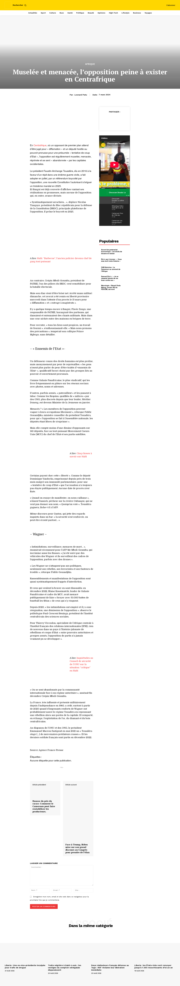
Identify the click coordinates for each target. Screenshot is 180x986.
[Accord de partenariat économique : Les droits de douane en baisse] (126, 251)
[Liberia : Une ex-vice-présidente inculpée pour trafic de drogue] (25, 948)
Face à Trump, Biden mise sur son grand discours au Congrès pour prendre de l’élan (77, 848)
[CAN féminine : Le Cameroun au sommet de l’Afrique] (126, 269)
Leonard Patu (80, 95)
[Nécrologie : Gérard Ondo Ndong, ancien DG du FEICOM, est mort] (126, 287)
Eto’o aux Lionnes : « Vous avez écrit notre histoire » (111, 260)
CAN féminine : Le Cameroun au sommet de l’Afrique (110, 269)
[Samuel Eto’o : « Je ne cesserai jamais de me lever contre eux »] (126, 278)
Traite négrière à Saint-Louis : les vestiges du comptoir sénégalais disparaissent (64, 967)
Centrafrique (40, 145)
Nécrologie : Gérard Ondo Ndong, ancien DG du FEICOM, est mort (111, 287)
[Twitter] (111, 117)
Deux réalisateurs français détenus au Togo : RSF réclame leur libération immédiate (110, 967)
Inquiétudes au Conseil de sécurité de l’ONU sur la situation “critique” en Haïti (81, 664)
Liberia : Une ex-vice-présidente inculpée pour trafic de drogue (25, 966)
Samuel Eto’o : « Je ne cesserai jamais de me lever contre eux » (109, 278)
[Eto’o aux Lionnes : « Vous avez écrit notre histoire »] (126, 260)
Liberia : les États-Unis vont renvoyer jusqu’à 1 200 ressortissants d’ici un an (153, 966)
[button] (20, 5)
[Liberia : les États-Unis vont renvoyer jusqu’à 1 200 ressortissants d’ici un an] (154, 948)
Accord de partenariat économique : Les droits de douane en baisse (111, 251)
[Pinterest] (117, 117)
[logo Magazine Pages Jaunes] (90, 5)
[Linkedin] (114, 123)
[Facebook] (106, 117)
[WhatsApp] (123, 117)
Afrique (90, 64)
